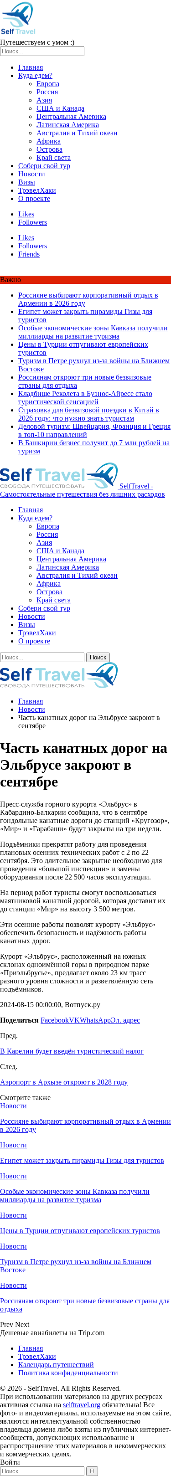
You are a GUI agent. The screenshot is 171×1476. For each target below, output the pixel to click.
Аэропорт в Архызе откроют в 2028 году (64, 1082)
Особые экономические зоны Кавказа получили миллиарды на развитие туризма (93, 332)
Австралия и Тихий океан (77, 133)
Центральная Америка (71, 116)
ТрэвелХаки (37, 190)
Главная (30, 67)
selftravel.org (81, 1405)
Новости (31, 174)
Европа (47, 83)
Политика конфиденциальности (68, 1373)
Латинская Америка (67, 125)
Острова (49, 149)
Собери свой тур (44, 166)
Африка (48, 141)
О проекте (34, 198)
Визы (26, 182)
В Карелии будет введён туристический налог (72, 1051)
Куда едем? (35, 75)
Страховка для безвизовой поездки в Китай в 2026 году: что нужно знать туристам (88, 414)
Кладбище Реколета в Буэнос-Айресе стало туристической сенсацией (85, 398)
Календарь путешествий (56, 1364)
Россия (47, 92)
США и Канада (60, 108)
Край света (53, 157)
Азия (44, 100)
